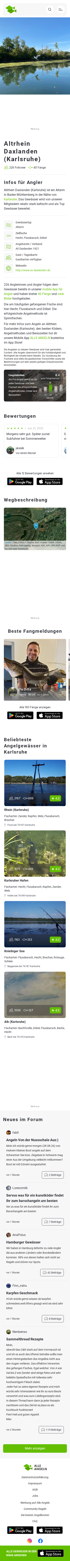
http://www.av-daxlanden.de (33, 270)
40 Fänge (44, 294)
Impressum (35, 1483)
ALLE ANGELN (40, 338)
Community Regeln (35, 1508)
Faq (35, 1521)
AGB (35, 1489)
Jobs (35, 1495)
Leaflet (8, 542)
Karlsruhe (10, 199)
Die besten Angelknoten (35, 1515)
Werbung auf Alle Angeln (35, 1502)
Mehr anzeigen (35, 1448)
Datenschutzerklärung (35, 1477)
